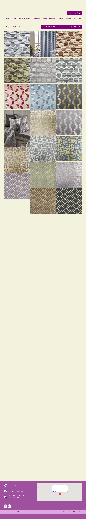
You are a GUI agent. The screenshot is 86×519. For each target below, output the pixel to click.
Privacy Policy (15, 511)
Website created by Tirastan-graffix (71, 511)
